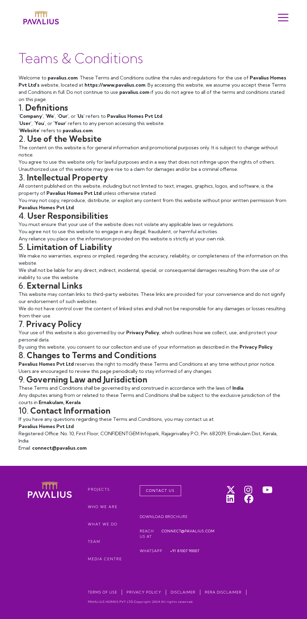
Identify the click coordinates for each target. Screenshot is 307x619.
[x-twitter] (235, 489)
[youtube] (271, 489)
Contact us (160, 490)
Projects (99, 489)
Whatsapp (169, 551)
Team (94, 541)
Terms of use (102, 592)
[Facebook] (253, 498)
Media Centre (105, 559)
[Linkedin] (235, 498)
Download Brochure (164, 516)
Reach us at (177, 534)
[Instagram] (253, 489)
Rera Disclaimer (223, 592)
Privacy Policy (144, 592)
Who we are (103, 506)
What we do (103, 524)
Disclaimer (183, 592)
